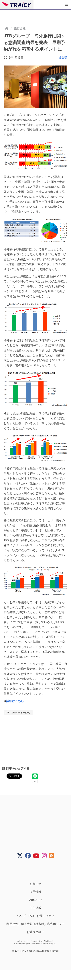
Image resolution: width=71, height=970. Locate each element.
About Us (35, 900)
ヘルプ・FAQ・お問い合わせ (35, 916)
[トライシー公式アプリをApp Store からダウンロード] (37, 870)
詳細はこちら (15, 701)
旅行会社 (19, 28)
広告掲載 (35, 908)
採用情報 (35, 892)
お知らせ (35, 884)
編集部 (63, 57)
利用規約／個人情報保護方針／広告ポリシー (35, 924)
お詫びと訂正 (35, 932)
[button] (66, 4)
